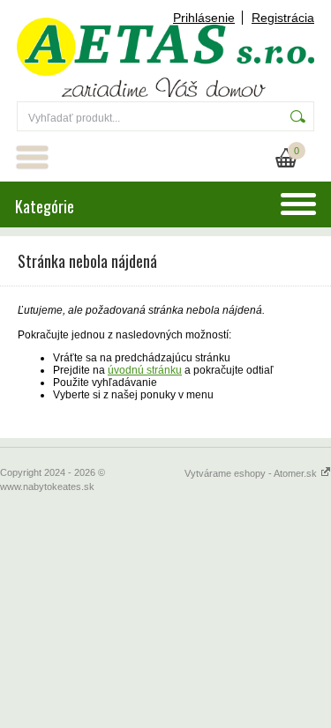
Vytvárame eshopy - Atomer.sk (252, 473)
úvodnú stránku (145, 370)
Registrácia (283, 18)
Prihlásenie (204, 18)
